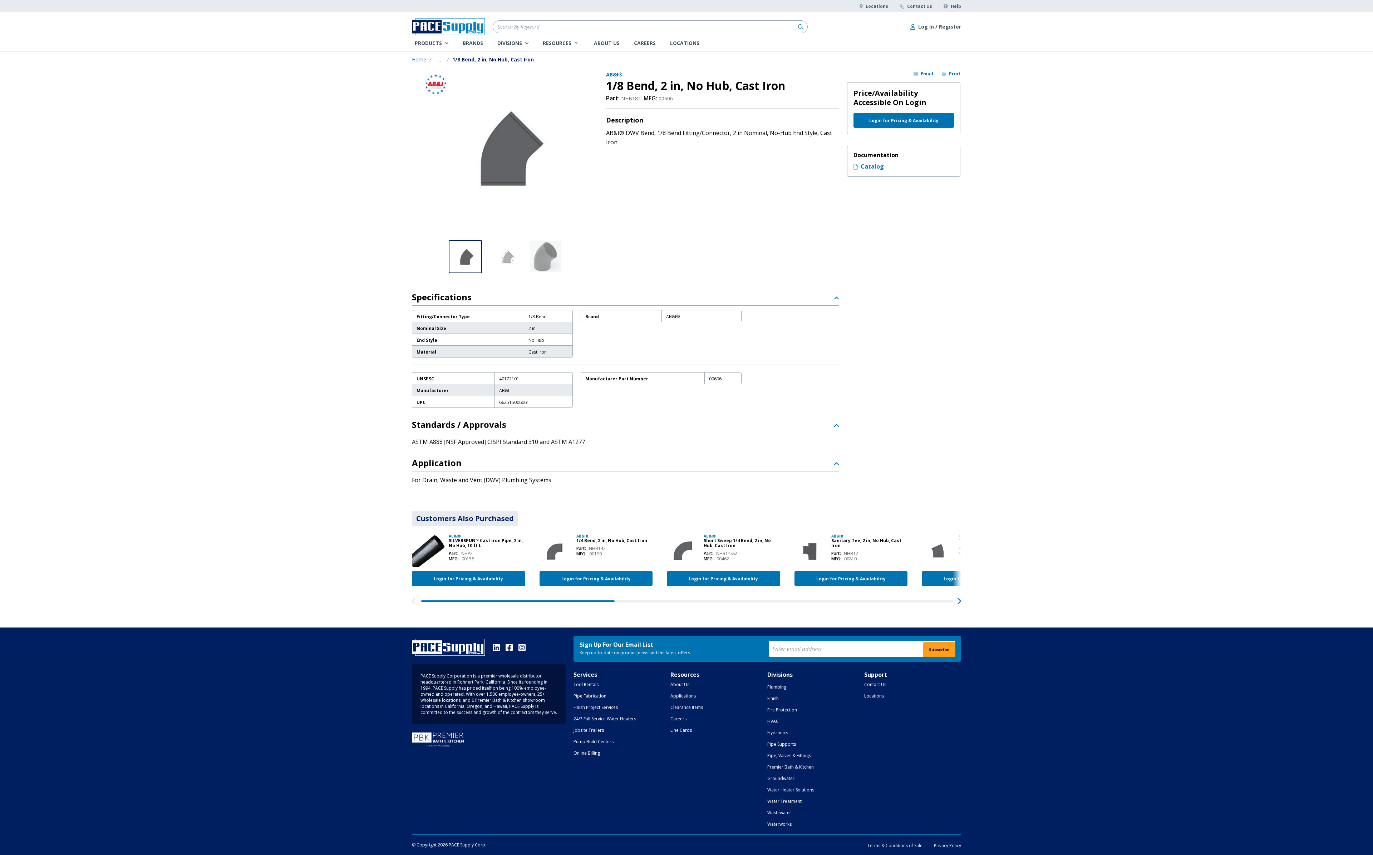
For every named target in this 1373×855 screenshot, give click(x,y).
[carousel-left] (413, 601)
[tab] (465, 518)
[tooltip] (439, 60)
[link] (431, 43)
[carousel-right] (959, 601)
